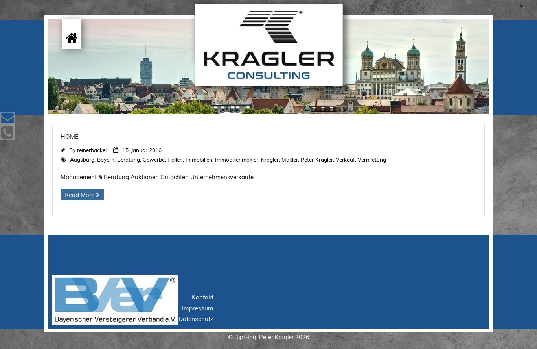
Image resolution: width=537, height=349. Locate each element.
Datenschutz (195, 319)
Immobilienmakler (236, 159)
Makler (289, 159)
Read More (79, 195)
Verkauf (345, 159)
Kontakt (202, 297)
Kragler (270, 159)
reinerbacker (92, 150)
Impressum (197, 308)
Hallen (175, 159)
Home (70, 136)
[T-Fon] (7, 132)
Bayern (105, 159)
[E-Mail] (7, 118)
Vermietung (372, 159)
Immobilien (199, 159)
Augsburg (82, 159)
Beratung (128, 159)
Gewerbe (154, 159)
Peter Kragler (317, 159)
